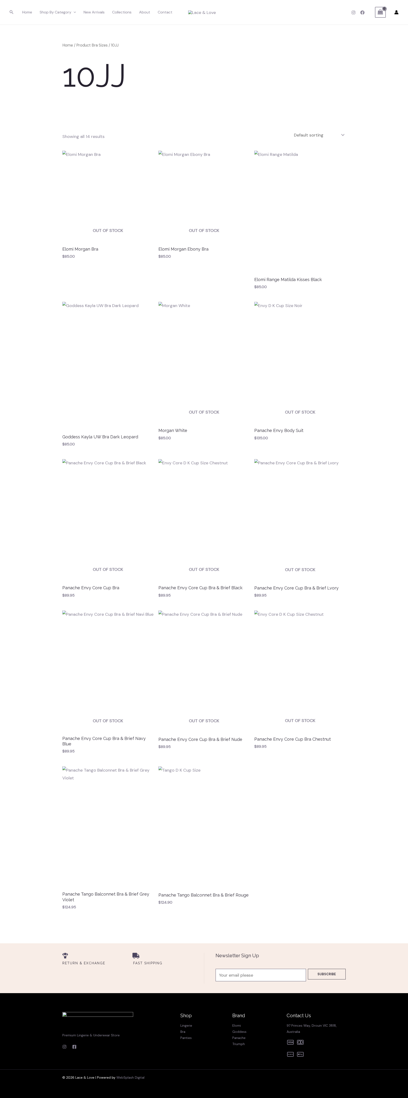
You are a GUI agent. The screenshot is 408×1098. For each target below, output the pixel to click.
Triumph (238, 1044)
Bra (182, 1032)
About (144, 12)
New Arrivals (94, 12)
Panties (186, 1038)
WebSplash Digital (130, 1077)
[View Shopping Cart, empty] (380, 12)
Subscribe (327, 974)
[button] (11, 12)
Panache (239, 1038)
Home (27, 12)
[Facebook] (362, 12)
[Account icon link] (396, 12)
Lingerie (186, 1025)
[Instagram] (353, 12)
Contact (165, 12)
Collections (122, 12)
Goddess (239, 1032)
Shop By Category (55, 12)
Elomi (236, 1025)
